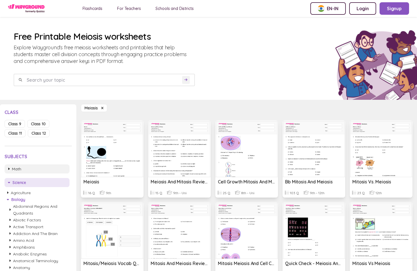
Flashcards (93, 8)
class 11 (15, 133)
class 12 (38, 133)
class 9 (14, 123)
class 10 (38, 123)
